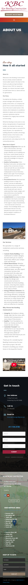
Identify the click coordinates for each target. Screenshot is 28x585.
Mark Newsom (20, 580)
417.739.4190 (14, 427)
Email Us (6, 490)
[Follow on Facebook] (5, 495)
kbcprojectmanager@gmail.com (16, 417)
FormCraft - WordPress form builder (14, 457)
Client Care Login (14, 500)
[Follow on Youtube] (8, 495)
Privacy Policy (6, 582)
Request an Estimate (14, 14)
